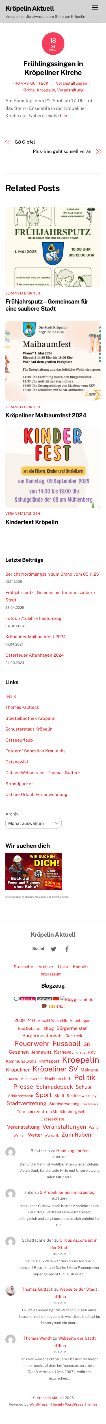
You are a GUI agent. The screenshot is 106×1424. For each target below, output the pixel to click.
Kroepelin (46, 89)
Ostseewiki (16, 761)
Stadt (59, 1095)
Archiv (11, 814)
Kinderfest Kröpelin (31, 522)
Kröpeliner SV (55, 1069)
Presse (23, 1086)
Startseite (23, 966)
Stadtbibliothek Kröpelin (30, 718)
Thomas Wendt (37, 1338)
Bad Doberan (30, 1028)
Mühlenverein (31, 1079)
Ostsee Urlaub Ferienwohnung (36, 794)
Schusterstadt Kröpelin (29, 729)
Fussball (66, 1043)
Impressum (51, 974)
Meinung (90, 1070)
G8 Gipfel (25, 142)
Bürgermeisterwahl (42, 1035)
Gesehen (19, 1052)
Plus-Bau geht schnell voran (62, 151)
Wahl (93, 1127)
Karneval (63, 1052)
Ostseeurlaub (19, 740)
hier (64, 115)
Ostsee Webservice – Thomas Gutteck (43, 772)
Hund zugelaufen (72, 1150)
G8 (86, 1044)
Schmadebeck (54, 1086)
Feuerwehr (32, 1043)
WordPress (38, 1404)
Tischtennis (90, 1104)
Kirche (28, 89)
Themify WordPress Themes (74, 1404)
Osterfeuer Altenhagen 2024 (34, 655)
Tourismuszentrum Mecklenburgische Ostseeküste (52, 1115)
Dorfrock (73, 1035)
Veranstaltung (70, 89)
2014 (31, 1021)
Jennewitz (41, 1052)
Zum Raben (76, 1134)
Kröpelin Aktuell (50, 1398)
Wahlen (19, 1135)
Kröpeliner (18, 1070)
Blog (49, 1028)
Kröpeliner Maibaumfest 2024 (45, 415)
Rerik (10, 696)
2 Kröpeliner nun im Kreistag (67, 1192)
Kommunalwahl (21, 1061)
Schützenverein (20, 1096)
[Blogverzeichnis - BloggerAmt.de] (76, 999)
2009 (19, 1020)
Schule (83, 1087)
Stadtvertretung (27, 1103)
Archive (45, 966)
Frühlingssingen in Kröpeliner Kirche (53, 68)
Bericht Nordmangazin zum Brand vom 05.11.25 (52, 574)
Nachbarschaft (58, 1078)
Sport (44, 1094)
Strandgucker (19, 783)
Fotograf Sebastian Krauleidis (35, 750)
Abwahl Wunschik (52, 1021)
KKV (92, 1052)
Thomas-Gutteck (22, 707)
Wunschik (52, 1135)
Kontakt (80, 966)
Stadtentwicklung (82, 1096)
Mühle (13, 1079)
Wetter (35, 1135)
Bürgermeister (72, 1028)
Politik (85, 1077)
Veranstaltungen (71, 83)
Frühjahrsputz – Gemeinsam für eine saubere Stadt (46, 305)
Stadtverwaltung (64, 1103)
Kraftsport (48, 1061)
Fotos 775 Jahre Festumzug (33, 618)
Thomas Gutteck (30, 83)
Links (63, 966)
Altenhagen (80, 1020)
